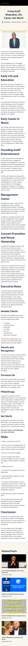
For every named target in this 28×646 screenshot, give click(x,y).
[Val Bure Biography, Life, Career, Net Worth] (14, 628)
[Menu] (25, 3)
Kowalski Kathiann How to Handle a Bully (13, 616)
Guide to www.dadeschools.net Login (13, 594)
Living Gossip (5, 3)
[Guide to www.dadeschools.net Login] (14, 585)
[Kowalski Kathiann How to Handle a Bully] (14, 606)
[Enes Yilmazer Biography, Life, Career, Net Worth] (14, 561)
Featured (24, 22)
